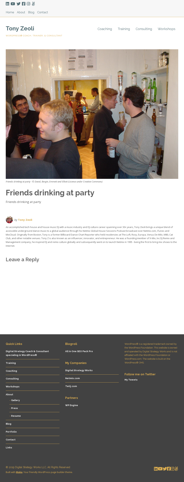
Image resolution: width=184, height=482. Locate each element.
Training (124, 29)
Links (9, 447)
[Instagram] (28, 4)
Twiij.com (71, 386)
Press (14, 408)
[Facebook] (23, 4)
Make (19, 472)
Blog (31, 12)
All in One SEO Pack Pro (79, 351)
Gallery (15, 400)
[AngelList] (33, 4)
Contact (42, 12)
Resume (16, 416)
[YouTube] (13, 4)
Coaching (105, 29)
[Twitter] (18, 4)
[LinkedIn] (8, 4)
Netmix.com (72, 378)
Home (10, 12)
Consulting (144, 29)
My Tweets (131, 379)
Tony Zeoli (20, 28)
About (21, 12)
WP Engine (71, 405)
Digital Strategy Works (79, 370)
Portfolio (11, 431)
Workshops (166, 29)
